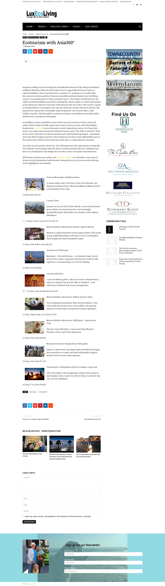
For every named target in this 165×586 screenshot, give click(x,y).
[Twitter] (137, 4)
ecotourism (32, 392)
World (31, 34)
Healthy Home (69, 1)
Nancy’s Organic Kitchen (109, 1)
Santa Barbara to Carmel (52, 1)
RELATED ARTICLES (31, 431)
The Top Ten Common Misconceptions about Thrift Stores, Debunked (130, 250)
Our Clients (91, 26)
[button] (139, 26)
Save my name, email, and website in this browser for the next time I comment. (58, 516)
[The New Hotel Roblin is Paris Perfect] (35, 444)
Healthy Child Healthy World (87, 1)
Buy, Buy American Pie (92, 419)
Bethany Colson (30, 46)
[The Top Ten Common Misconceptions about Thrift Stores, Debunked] (111, 251)
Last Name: (69, 559)
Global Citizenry (42, 34)
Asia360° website (64, 157)
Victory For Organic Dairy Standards (36, 419)
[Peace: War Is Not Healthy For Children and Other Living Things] (111, 262)
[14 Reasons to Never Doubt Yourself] (109, 230)
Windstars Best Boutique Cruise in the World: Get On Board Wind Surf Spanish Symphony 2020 (60, 457)
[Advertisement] (61, 171)
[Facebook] (133, 4)
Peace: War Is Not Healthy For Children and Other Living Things (130, 261)
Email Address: (70, 568)
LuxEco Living (32, 584)
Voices (76, 26)
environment (43, 392)
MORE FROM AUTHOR (51, 431)
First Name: (69, 551)
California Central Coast (32, 1)
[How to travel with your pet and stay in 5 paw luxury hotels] (88, 444)
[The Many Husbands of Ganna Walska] (111, 240)
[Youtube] (140, 4)
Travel (41, 26)
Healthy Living (59, 26)
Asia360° (39, 128)
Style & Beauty (125, 1)
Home (29, 26)
